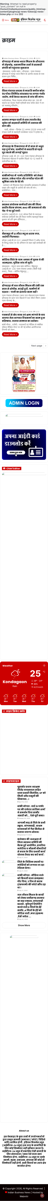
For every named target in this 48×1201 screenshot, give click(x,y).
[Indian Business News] (26, 20)
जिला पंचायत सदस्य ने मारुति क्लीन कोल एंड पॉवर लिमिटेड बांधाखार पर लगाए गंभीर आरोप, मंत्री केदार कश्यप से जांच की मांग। (23, 93)
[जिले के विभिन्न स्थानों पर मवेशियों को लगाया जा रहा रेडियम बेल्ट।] (9, 865)
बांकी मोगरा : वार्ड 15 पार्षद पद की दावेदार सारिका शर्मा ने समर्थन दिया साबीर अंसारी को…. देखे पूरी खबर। (31, 811)
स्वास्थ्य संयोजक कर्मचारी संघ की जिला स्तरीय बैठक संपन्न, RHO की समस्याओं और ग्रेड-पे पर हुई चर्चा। (24, 207)
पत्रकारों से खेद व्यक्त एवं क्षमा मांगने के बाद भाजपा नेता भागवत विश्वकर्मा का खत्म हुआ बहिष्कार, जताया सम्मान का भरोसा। (23, 317)
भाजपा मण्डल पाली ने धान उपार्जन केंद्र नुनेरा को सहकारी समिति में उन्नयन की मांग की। (22, 122)
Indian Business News (11, 58)
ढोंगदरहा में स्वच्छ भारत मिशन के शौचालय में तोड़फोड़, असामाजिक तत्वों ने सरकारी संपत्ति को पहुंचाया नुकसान (23, 64)
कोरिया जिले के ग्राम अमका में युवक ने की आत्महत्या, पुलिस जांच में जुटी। (23, 261)
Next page (36, 345)
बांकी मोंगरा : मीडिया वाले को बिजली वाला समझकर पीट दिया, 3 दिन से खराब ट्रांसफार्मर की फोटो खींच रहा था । (31, 881)
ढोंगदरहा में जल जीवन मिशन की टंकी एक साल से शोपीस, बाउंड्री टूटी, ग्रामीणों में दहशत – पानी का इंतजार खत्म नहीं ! (23, 288)
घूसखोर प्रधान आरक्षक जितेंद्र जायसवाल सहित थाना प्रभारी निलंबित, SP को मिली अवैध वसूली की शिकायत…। (31, 793)
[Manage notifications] (42, 1196)
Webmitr (24, 1196)
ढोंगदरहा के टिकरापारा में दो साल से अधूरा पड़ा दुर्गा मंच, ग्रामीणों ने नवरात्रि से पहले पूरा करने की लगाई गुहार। (23, 149)
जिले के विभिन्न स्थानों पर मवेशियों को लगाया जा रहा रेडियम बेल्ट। (30, 865)
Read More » (10, 81)
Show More (24, 925)
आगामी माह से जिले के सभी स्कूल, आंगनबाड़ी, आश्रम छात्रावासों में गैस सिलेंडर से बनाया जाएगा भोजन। (31, 827)
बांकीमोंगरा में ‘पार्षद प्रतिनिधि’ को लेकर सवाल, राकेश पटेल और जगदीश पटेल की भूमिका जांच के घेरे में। (22, 178)
